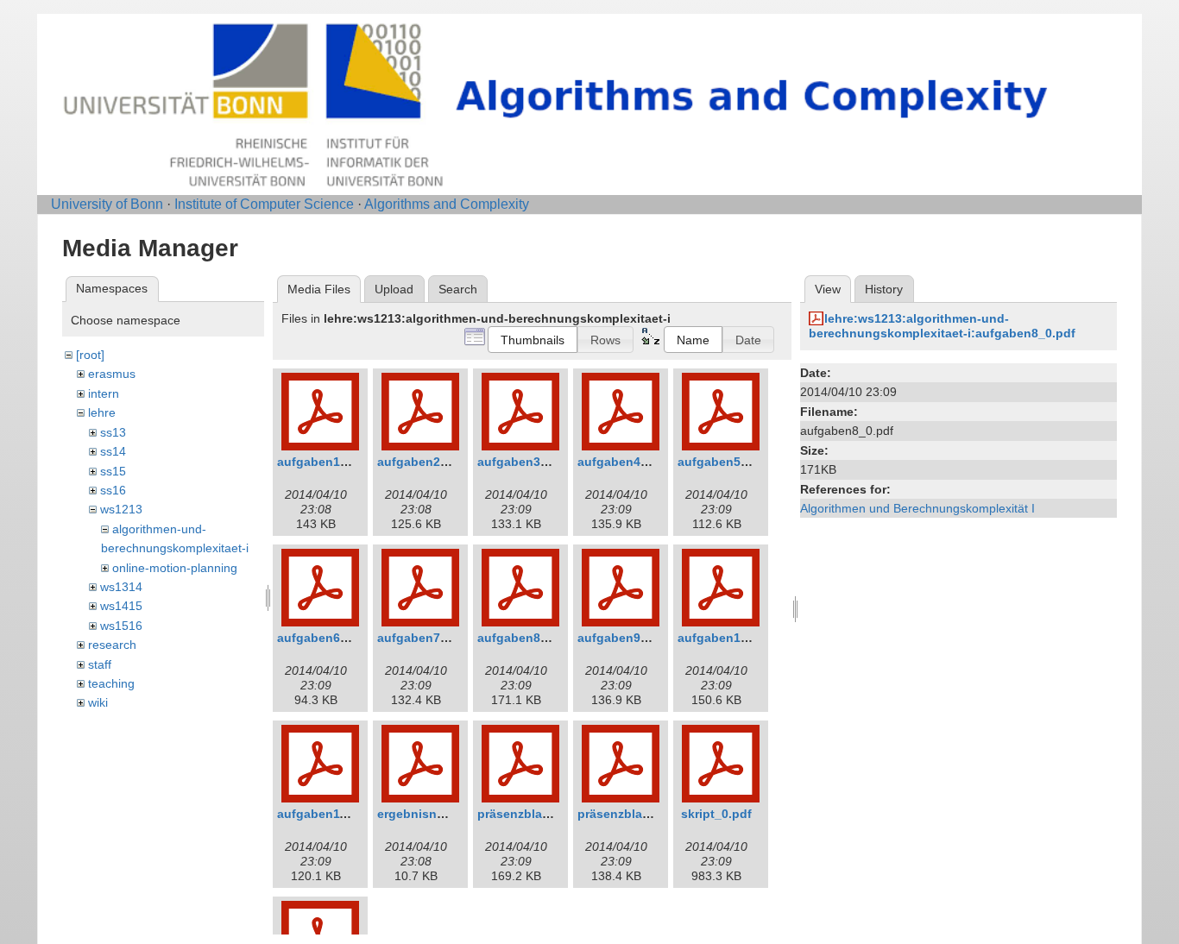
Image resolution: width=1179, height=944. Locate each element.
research (112, 644)
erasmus (112, 374)
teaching (111, 683)
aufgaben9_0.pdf (627, 638)
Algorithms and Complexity (446, 204)
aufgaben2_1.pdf (427, 462)
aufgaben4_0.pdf (627, 462)
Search (457, 289)
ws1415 (121, 606)
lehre (102, 412)
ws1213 (121, 509)
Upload (394, 289)
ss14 (113, 451)
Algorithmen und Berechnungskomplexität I (917, 508)
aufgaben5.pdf (721, 462)
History (884, 289)
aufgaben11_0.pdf (330, 814)
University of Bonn (107, 204)
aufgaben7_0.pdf (427, 638)
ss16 (113, 490)
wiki (98, 702)
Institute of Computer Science (264, 204)
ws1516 (121, 625)
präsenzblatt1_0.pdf (536, 814)
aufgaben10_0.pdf (731, 638)
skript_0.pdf (716, 814)
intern (103, 393)
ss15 (113, 471)
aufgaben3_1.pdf (527, 462)
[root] (90, 355)
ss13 (113, 432)
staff (99, 664)
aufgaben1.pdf (320, 462)
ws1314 (121, 587)
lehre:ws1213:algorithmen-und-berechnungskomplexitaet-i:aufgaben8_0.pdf (942, 326)
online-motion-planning (174, 568)
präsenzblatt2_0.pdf (636, 814)
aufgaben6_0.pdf (327, 638)
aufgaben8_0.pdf (527, 638)
